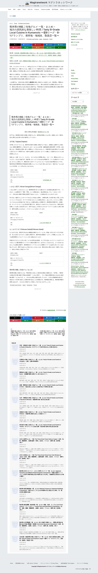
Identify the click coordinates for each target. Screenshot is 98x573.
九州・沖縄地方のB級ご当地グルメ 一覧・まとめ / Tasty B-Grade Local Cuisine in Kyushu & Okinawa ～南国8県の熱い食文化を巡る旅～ (41, 398)
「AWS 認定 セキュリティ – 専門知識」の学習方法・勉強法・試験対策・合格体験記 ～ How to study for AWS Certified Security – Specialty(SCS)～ (78, 194)
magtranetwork (51, 310)
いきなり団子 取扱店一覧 (45, 222)
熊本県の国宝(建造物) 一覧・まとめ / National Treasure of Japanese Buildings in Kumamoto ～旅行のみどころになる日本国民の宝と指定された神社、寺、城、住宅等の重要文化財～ (41, 490)
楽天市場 (55, 9)
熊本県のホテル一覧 (43, 132)
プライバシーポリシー (80, 29)
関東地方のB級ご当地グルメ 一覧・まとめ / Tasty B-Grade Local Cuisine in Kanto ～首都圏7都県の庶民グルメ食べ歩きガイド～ (40, 373)
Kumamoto (45, 39)
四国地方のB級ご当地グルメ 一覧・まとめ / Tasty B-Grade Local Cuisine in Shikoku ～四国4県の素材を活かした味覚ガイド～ (40, 412)
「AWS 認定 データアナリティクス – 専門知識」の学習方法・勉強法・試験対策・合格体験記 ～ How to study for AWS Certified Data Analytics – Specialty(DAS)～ (79, 171)
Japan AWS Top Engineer (80, 285)
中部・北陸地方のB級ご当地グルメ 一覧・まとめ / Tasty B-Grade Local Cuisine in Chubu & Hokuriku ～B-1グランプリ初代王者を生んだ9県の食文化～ (41, 346)
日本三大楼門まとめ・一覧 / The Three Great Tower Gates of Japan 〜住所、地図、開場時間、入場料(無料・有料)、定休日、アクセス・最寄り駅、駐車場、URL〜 (41, 440)
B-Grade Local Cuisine (23, 23)
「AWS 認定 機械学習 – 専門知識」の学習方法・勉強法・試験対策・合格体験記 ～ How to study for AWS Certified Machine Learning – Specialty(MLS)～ (79, 149)
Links (72, 75)
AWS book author (81, 286)
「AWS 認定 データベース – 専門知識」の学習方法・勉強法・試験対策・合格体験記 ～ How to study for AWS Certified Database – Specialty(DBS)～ (78, 183)
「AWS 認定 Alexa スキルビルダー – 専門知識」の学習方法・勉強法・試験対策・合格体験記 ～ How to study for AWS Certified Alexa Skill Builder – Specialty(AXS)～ (79, 206)
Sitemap (73, 84)
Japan (40, 39)
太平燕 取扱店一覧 (47, 180)
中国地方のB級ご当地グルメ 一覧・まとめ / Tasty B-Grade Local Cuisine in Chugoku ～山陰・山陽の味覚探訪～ (40, 360)
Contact (73, 73)
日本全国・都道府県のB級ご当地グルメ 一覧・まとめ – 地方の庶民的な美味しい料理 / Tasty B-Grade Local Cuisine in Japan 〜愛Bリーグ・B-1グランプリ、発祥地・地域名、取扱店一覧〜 (35, 55)
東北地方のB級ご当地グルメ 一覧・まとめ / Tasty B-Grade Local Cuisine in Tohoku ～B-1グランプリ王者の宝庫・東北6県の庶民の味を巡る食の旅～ (40, 425)
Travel (15, 23)
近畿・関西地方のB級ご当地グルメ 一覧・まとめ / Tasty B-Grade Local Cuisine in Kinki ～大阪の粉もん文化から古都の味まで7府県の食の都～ (41, 385)
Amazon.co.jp (45, 9)
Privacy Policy (74, 78)
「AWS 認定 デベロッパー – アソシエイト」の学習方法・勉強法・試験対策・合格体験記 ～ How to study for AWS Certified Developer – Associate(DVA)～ (79, 230)
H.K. (65, 310)
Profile (72, 70)
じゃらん (74, 45)
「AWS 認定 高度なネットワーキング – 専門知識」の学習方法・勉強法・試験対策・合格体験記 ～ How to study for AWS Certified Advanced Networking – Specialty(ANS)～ (79, 160)
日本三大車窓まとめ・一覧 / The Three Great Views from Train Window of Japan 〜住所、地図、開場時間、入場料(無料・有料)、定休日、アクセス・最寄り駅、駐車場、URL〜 (41, 456)
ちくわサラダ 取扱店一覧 (45, 263)
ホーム (11, 23)
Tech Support (74, 81)
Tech (86, 568)
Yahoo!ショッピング (66, 9)
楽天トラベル (75, 42)
